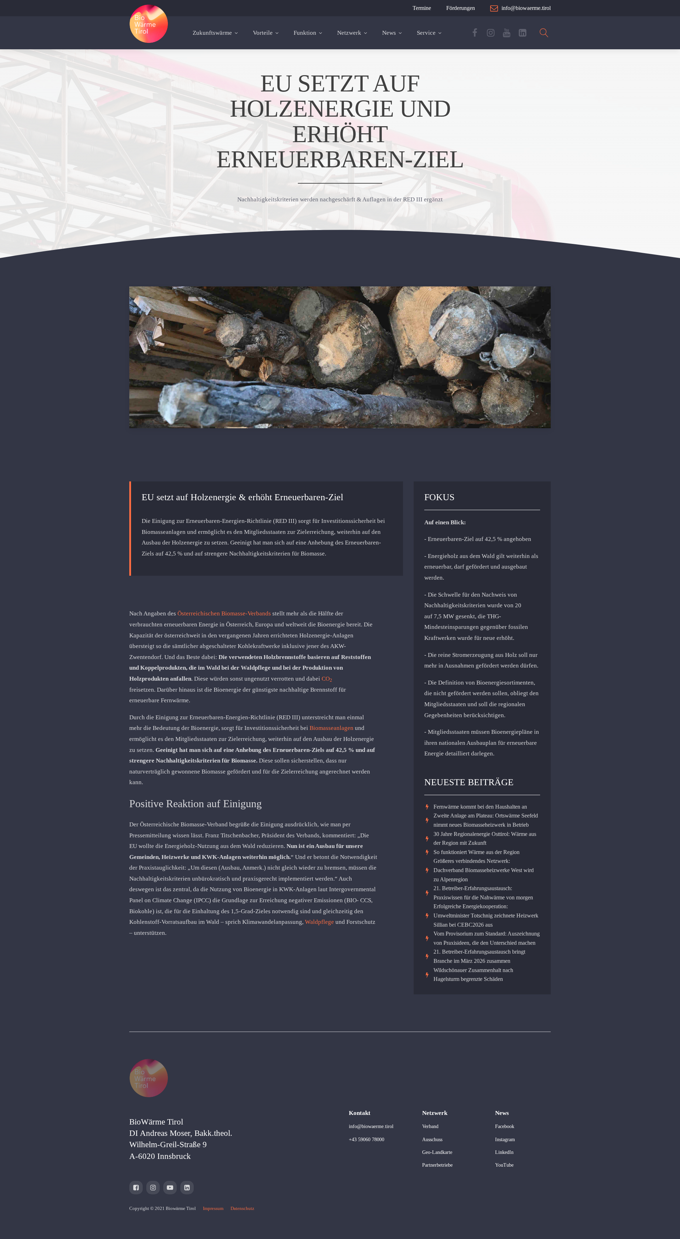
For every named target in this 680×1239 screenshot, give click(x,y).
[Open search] (544, 33)
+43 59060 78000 (366, 1139)
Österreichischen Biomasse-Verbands (224, 613)
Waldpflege (319, 922)
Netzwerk (349, 32)
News (389, 32)
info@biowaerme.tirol (371, 1126)
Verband (430, 1126)
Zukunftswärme (212, 32)
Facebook (504, 1126)
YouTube (504, 1165)
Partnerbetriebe (437, 1165)
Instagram (505, 1139)
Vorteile (263, 32)
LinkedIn (504, 1152)
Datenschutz (242, 1208)
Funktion (305, 32)
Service (426, 32)
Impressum (213, 1208)
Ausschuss (432, 1139)
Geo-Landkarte (437, 1152)
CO (327, 678)
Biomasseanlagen (331, 728)
